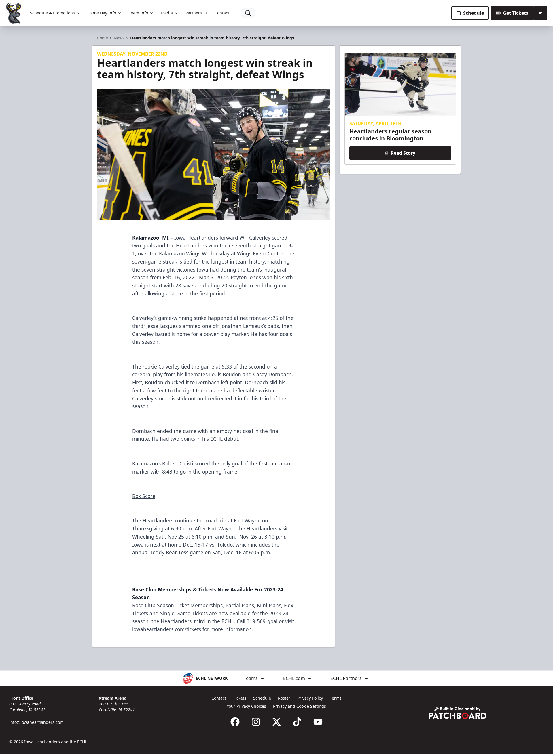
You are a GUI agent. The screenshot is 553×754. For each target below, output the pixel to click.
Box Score (143, 496)
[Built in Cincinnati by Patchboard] (457, 713)
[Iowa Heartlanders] (14, 13)
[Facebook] (235, 722)
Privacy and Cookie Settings (299, 706)
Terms (336, 698)
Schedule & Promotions (52, 13)
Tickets (239, 698)
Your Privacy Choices (246, 706)
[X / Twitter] (276, 722)
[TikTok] (297, 722)
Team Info (138, 13)
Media (167, 13)
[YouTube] (318, 722)
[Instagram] (256, 722)
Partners (193, 13)
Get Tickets (515, 13)
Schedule (473, 13)
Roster (284, 698)
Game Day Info (102, 13)
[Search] (248, 13)
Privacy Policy (310, 698)
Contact (222, 13)
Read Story (403, 153)
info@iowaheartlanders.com (36, 722)
